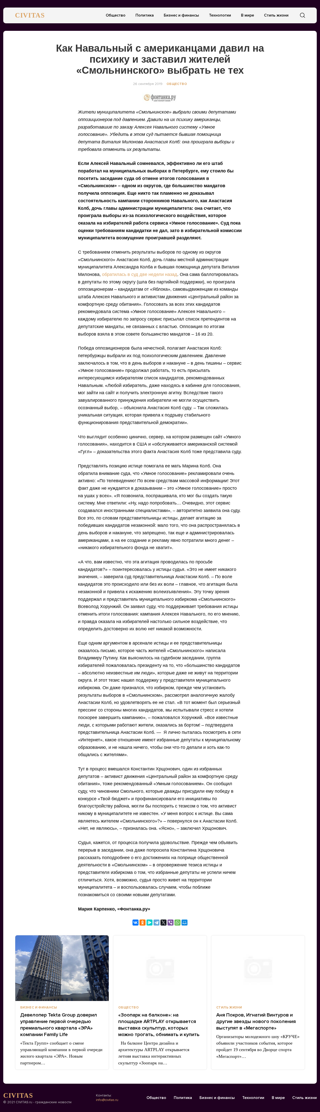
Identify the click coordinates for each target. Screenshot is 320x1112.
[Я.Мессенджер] (149, 923)
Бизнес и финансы (181, 15)
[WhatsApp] (177, 923)
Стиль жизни (276, 15)
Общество (116, 15)
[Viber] (171, 923)
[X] (163, 923)
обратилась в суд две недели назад (139, 274)
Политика (145, 15)
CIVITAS (30, 15)
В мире (247, 15)
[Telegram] (157, 923)
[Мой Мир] (185, 923)
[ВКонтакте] (135, 923)
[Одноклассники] (143, 923)
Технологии (220, 15)
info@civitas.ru (107, 1100)
